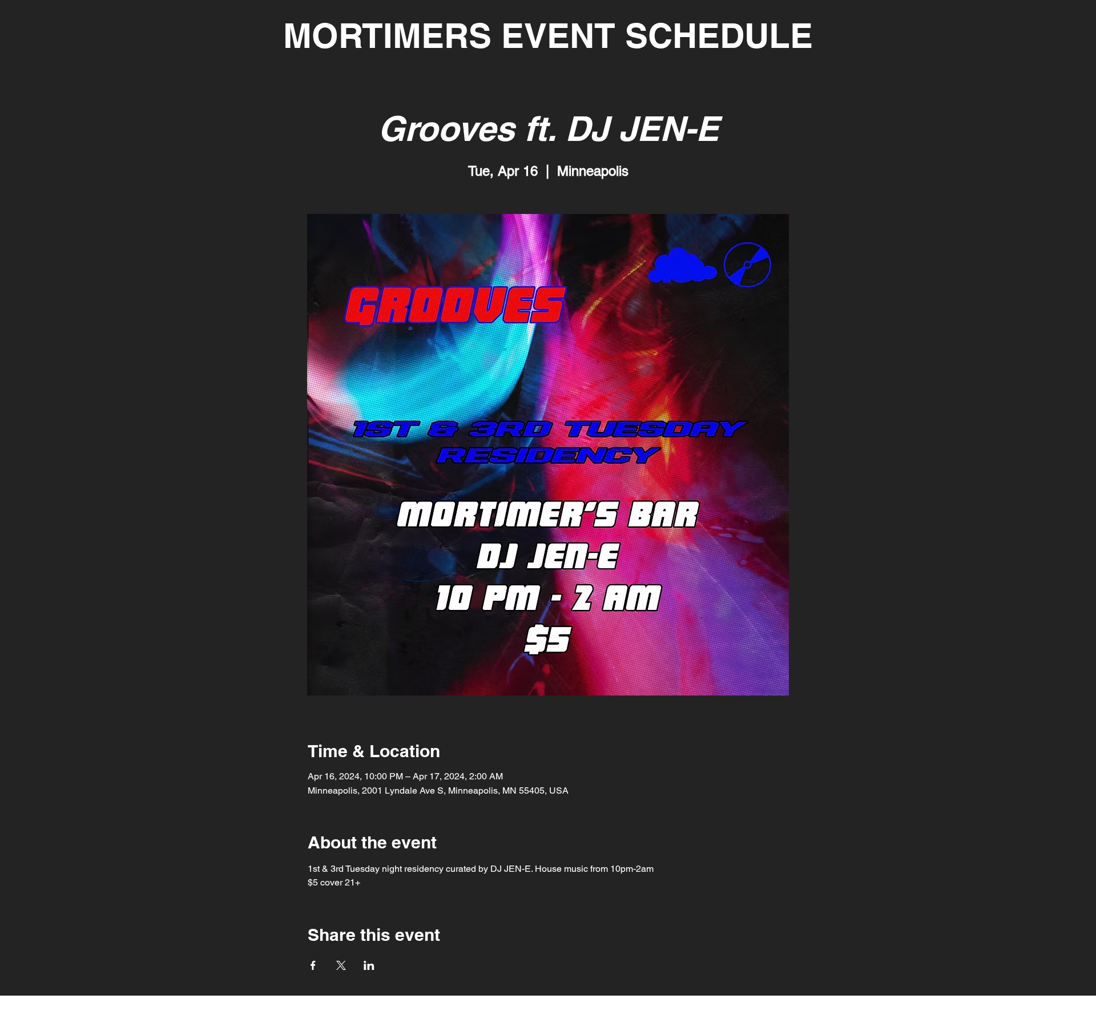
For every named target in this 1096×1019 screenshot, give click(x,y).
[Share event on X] (341, 965)
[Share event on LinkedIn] (369, 965)
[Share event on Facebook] (313, 965)
